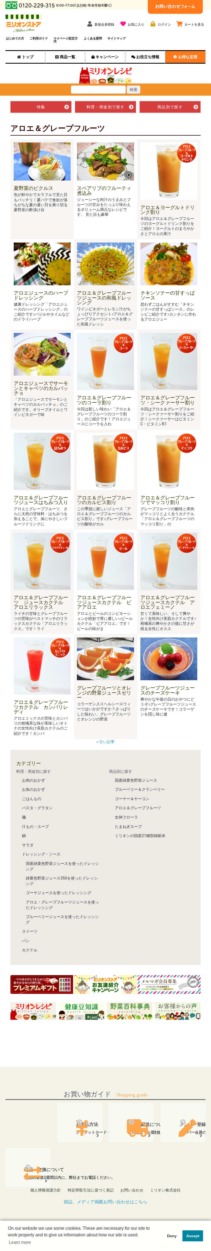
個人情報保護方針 (45, 1190)
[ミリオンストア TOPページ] (23, 23)
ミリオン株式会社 (165, 1190)
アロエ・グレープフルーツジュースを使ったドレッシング (62, 905)
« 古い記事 (105, 741)
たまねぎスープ (128, 826)
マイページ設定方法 (66, 40)
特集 (41, 107)
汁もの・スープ (35, 826)
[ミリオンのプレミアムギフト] (41, 984)
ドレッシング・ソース (41, 854)
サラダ (28, 845)
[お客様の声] (178, 1010)
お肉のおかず (33, 780)
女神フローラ (126, 817)
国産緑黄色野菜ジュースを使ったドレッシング (62, 866)
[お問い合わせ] (175, 6)
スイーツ (29, 931)
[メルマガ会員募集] (169, 984)
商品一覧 (67, 57)
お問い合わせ (131, 1190)
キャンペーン (107, 57)
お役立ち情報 (147, 57)
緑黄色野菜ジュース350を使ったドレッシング (62, 881)
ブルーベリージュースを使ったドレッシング (62, 919)
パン (26, 940)
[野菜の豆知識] (81, 1010)
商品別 (170, 107)
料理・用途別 (106, 107)
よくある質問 (93, 38)
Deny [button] (172, 1236)
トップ (28, 57)
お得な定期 (187, 57)
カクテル (29, 950)
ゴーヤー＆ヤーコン (132, 799)
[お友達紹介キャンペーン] (105, 984)
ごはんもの (31, 799)
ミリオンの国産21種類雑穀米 (140, 835)
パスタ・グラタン (37, 808)
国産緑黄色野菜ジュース (136, 780)
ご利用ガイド (39, 38)
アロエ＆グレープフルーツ (138, 808)
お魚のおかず (33, 789)
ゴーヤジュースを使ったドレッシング (58, 893)
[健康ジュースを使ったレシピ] (33, 1010)
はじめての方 (15, 38)
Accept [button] (192, 1236)
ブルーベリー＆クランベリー (140, 789)
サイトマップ (116, 38)
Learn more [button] (20, 1242)
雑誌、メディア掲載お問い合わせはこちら (105, 1201)
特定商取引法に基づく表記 (91, 1190)
